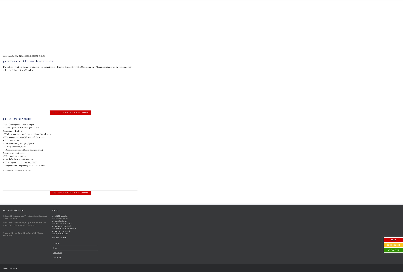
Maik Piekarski (20, 56)
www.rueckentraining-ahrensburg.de (64, 228)
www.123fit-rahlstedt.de (60, 216)
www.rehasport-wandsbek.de (62, 226)
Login (55, 248)
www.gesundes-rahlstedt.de (61, 231)
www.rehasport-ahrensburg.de (62, 223)
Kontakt (56, 243)
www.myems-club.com (60, 234)
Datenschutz (57, 253)
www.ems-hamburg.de (59, 221)
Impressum (57, 257)
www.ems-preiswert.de (59, 218)
